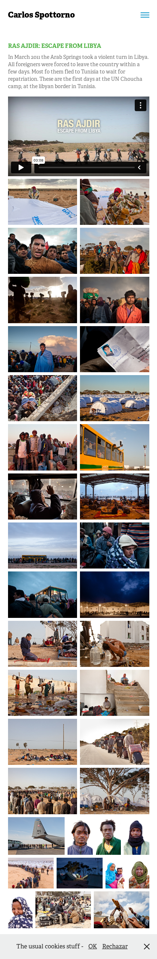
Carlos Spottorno (41, 15)
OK (92, 946)
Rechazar (115, 946)
